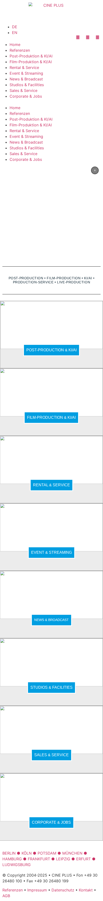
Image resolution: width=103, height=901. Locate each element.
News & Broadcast (26, 79)
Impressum (37, 890)
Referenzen (20, 50)
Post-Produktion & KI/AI (31, 56)
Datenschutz (63, 890)
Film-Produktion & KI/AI (31, 61)
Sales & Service (23, 90)
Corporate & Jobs (26, 96)
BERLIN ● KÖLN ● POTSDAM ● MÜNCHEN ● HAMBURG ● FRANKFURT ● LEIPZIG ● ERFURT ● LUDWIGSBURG (49, 859)
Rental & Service (24, 67)
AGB (6, 895)
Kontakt (86, 890)
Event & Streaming (26, 73)
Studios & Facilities (27, 84)
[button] (51, 102)
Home (15, 44)
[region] (51, 211)
